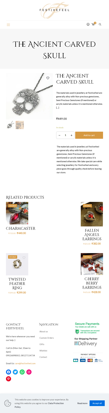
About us (43, 331)
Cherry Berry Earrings (91, 283)
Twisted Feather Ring (17, 284)
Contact (43, 357)
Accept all (97, 403)
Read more (82, 403)
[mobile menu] (8, 24)
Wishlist (43, 350)
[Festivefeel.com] (54, 10)
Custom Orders (46, 338)
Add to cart (89, 135)
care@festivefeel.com (25, 363)
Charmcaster (20, 228)
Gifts (41, 344)
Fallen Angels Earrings (91, 235)
